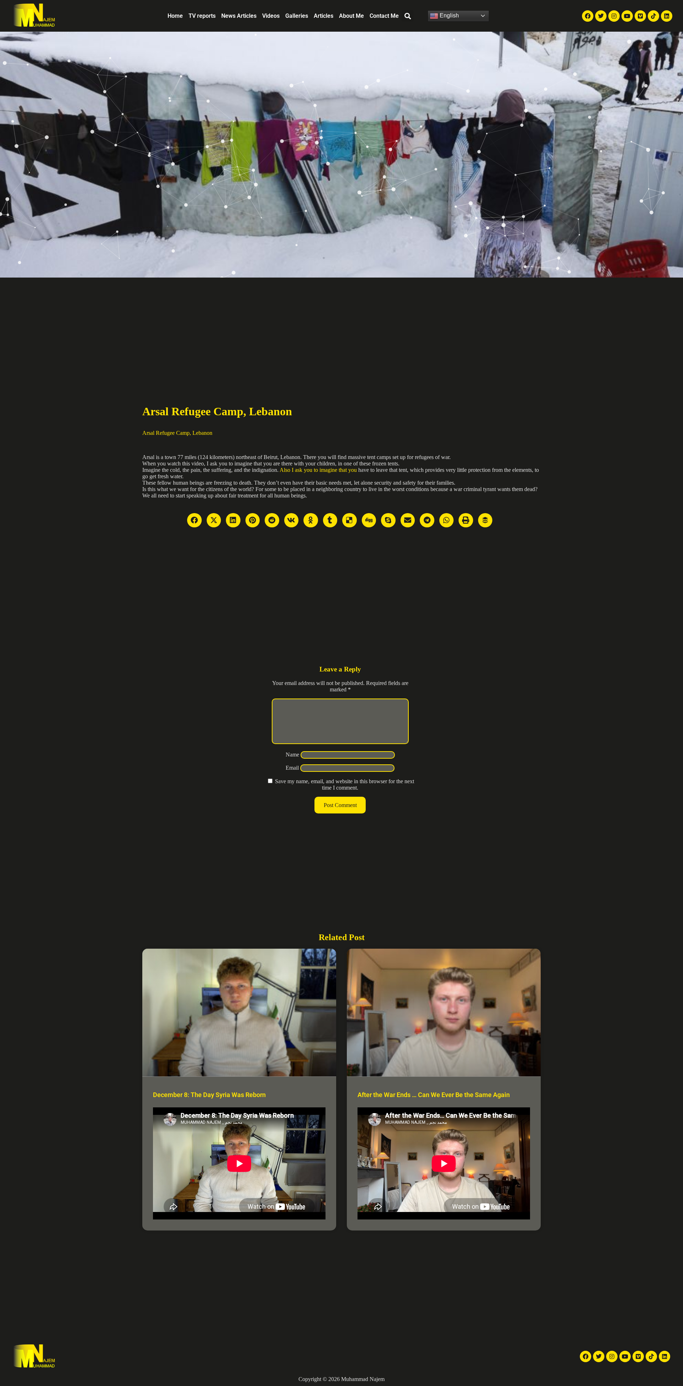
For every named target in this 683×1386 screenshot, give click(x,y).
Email (292, 768)
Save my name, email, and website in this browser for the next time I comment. (344, 784)
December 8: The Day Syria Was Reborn (209, 1094)
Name (292, 755)
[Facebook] (587, 16)
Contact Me (384, 15)
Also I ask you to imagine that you (318, 470)
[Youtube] (627, 16)
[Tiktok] (653, 16)
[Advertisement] (341, 331)
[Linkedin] (666, 16)
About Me (351, 15)
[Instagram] (614, 16)
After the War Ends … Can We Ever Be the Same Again (434, 1094)
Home (175, 15)
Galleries (296, 15)
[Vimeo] (640, 16)
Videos (271, 15)
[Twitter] (601, 16)
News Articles (238, 15)
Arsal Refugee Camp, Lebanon (177, 433)
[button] (407, 16)
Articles (323, 15)
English (448, 15)
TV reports (202, 15)
